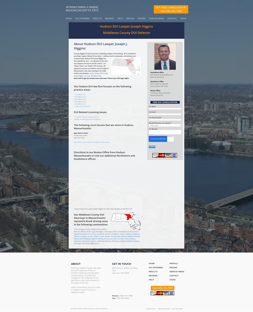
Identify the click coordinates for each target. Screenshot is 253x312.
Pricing (173, 268)
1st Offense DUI (80, 94)
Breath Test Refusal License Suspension (88, 119)
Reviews (153, 276)
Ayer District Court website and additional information (92, 142)
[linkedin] (82, 299)
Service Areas (176, 272)
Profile (173, 263)
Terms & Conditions (163, 309)
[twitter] (72, 299)
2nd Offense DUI (80, 97)
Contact (174, 276)
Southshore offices (84, 158)
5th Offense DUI (80, 104)
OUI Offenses (156, 268)
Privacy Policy (151, 309)
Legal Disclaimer (177, 309)
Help (151, 280)
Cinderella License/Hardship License (87, 117)
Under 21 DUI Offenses (83, 106)
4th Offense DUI (80, 102)
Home (152, 263)
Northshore (124, 155)
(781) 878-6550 (122, 298)
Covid (172, 280)
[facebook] (77, 299)
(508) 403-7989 (126, 296)
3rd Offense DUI (80, 99)
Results (153, 272)
